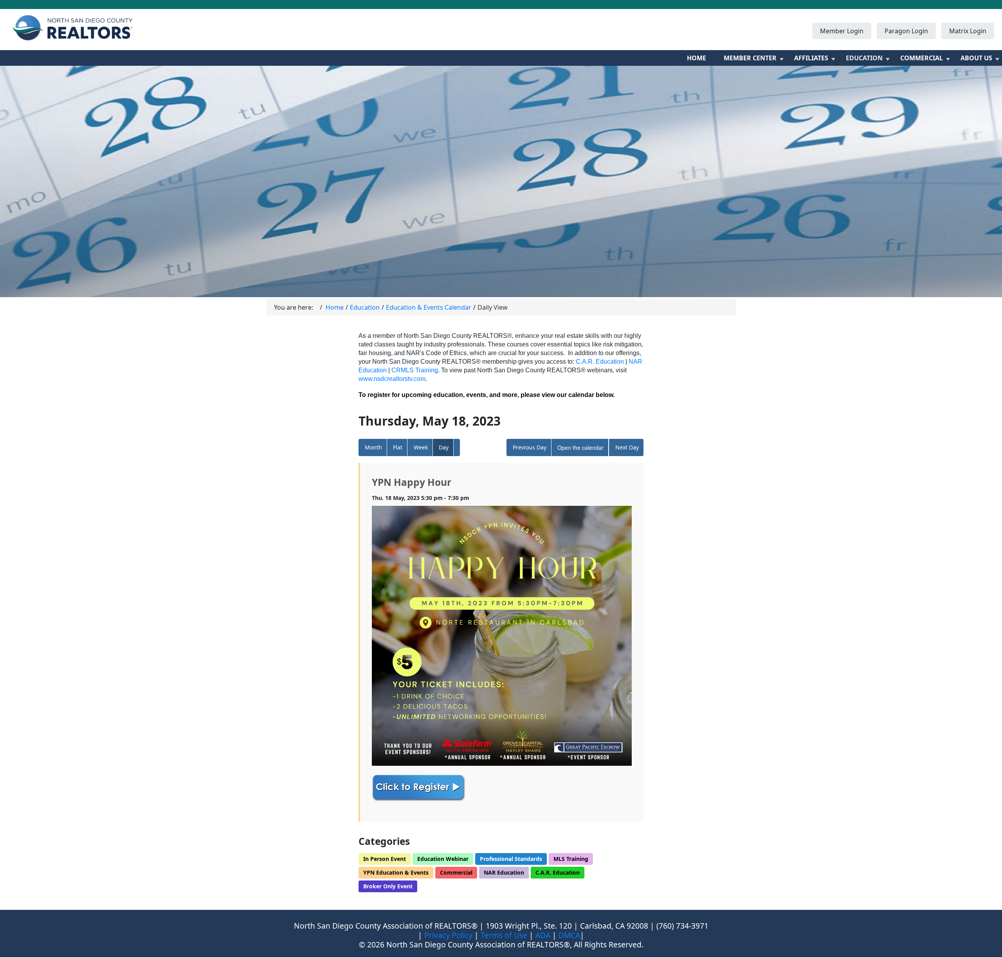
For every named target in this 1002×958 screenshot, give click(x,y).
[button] (457, 447)
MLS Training (570, 858)
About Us (976, 58)
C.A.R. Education (600, 361)
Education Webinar (443, 858)
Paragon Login (906, 31)
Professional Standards (511, 858)
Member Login (841, 31)
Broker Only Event (388, 886)
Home (696, 58)
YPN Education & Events (396, 872)
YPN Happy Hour (411, 482)
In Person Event (384, 858)
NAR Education (504, 872)
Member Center (750, 58)
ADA (542, 935)
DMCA (569, 935)
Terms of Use (504, 935)
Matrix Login (967, 31)
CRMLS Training (414, 370)
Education (864, 58)
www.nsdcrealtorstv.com (392, 378)
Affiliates (811, 58)
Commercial (921, 58)
